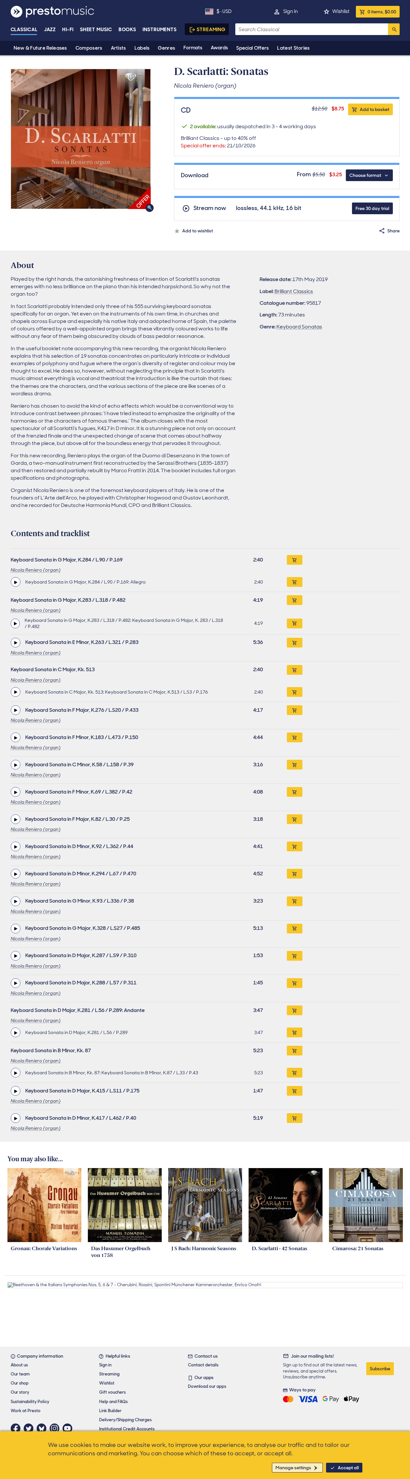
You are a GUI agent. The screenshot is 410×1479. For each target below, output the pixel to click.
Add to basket (374, 109)
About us (19, 1365)
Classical (24, 29)
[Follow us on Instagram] (56, 1428)
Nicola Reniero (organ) (36, 570)
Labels (142, 48)
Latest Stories (293, 48)
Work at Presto (26, 1410)
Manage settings (293, 1468)
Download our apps (207, 1386)
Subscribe (380, 1369)
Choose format (365, 175)
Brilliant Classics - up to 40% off (218, 142)
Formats (192, 47)
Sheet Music (96, 29)
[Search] (394, 29)
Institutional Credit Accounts (127, 1429)
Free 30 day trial (372, 208)
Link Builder (110, 1410)
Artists (118, 48)
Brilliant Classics (294, 291)
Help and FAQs (113, 1401)
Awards (219, 47)
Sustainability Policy (30, 1401)
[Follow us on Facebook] (17, 1428)
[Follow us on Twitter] (30, 1428)
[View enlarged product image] (81, 139)
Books (127, 29)
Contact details (203, 1365)
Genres (166, 48)
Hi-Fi (68, 29)
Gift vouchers (112, 1392)
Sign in (290, 11)
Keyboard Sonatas (299, 326)
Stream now (209, 208)
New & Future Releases (40, 48)
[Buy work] (294, 560)
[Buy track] (294, 582)
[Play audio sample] (15, 582)
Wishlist (340, 11)
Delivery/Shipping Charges (125, 1420)
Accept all (348, 1468)
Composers (89, 48)
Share (393, 231)
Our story (20, 1392)
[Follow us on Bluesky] (43, 1428)
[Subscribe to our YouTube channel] (69, 1428)
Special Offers (252, 48)
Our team (20, 1374)
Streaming (211, 29)
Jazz (50, 29)
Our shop (20, 1383)
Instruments (160, 29)
